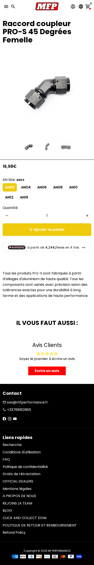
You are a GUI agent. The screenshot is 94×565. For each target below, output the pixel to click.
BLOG (7, 510)
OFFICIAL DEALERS (18, 481)
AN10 (73, 187)
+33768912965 (17, 409)
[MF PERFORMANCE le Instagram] (9, 418)
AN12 (9, 197)
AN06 (42, 187)
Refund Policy (14, 532)
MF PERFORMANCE (59, 551)
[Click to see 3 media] (65, 146)
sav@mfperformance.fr (25, 402)
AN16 (24, 197)
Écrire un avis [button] (47, 370)
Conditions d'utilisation (22, 452)
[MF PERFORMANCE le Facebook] (4, 418)
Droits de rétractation (21, 473)
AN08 (58, 187)
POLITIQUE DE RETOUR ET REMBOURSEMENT (40, 525)
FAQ (6, 459)
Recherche (12, 444)
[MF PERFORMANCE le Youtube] (15, 418)
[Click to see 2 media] (47, 146)
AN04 (26, 187)
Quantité (10, 207)
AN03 (9, 187)
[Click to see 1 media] (28, 146)
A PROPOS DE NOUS (19, 495)
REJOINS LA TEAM (17, 503)
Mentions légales (17, 488)
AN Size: (13, 179)
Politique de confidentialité (25, 466)
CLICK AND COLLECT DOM (24, 517)
